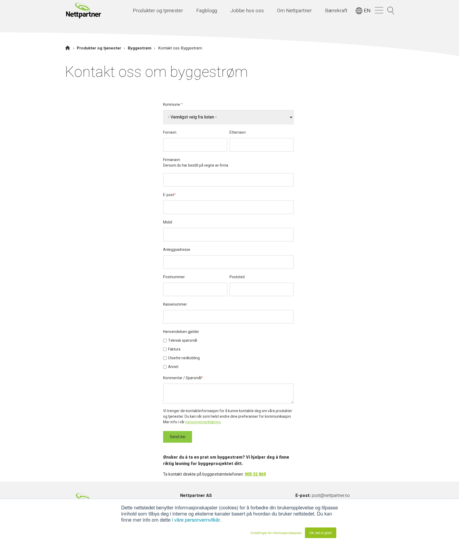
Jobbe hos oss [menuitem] (247, 10)
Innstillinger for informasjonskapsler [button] (276, 532)
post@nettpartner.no (331, 495)
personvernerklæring (202, 422)
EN (367, 10)
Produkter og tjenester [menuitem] (158, 10)
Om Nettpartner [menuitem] (294, 10)
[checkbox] (228, 353)
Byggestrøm (139, 48)
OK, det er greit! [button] (320, 532)
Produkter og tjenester (99, 48)
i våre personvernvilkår (196, 519)
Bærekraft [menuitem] (336, 10)
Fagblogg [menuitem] (206, 10)
